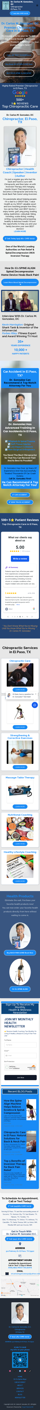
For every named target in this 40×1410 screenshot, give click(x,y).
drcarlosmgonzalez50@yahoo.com (25, 1274)
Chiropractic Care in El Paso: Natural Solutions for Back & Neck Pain (15, 1137)
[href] (20, 1287)
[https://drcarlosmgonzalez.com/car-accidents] (20, 407)
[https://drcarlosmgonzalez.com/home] (6, 5)
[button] (37, 5)
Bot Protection (9, 1061)
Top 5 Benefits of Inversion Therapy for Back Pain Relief (15, 1165)
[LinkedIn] (20, 1370)
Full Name (7, 1040)
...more (13, 1121)
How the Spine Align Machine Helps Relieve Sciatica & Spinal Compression (14, 1106)
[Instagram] (9, 1370)
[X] (14, 1370)
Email (6, 1051)
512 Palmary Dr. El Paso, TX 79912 (20, 1251)
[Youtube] (25, 1370)
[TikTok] (30, 1370)
